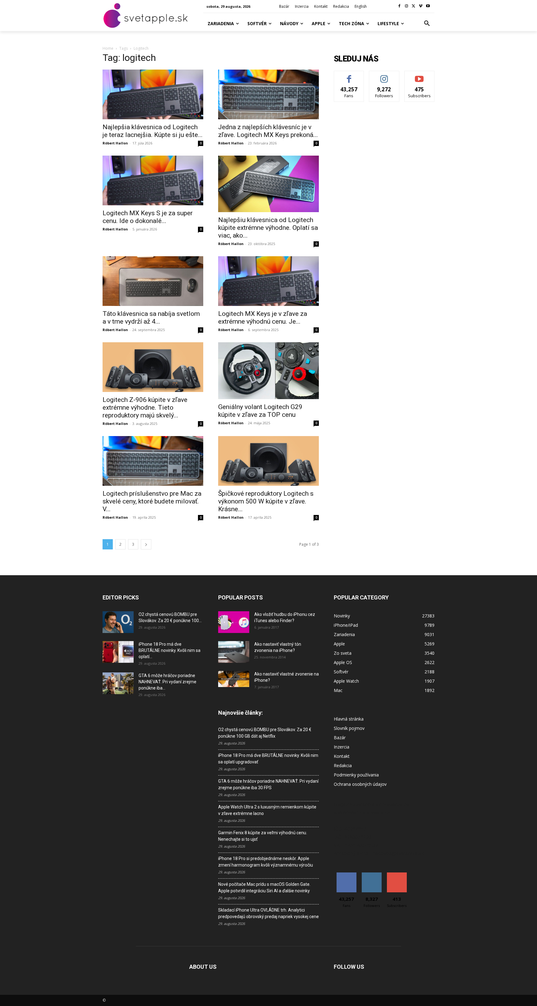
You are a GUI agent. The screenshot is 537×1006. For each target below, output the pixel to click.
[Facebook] (399, 6)
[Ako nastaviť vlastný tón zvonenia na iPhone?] (233, 652)
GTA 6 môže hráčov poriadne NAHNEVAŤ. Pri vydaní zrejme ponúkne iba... (167, 681)
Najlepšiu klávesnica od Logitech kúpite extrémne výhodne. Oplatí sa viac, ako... (268, 227)
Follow (384, 75)
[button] (427, 23)
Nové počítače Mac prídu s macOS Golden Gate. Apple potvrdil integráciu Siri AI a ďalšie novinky (264, 887)
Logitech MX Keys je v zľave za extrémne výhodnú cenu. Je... (262, 317)
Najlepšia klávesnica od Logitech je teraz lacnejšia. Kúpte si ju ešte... (153, 131)
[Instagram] (406, 6)
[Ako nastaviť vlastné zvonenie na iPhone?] (233, 679)
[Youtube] (427, 6)
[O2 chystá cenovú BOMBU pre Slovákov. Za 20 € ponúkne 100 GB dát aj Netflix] (118, 622)
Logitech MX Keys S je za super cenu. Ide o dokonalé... (148, 217)
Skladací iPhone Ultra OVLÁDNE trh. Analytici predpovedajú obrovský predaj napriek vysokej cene (268, 913)
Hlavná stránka (349, 719)
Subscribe (419, 75)
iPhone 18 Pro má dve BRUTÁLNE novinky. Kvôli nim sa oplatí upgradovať (268, 758)
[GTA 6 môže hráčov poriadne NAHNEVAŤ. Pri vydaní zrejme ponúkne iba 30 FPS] (118, 683)
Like (349, 75)
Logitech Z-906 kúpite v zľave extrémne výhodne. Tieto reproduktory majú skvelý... (145, 407)
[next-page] (146, 544)
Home (108, 48)
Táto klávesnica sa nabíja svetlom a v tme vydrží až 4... (151, 317)
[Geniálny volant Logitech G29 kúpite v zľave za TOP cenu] (268, 370)
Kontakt (342, 756)
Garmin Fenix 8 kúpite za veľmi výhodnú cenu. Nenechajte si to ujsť (262, 836)
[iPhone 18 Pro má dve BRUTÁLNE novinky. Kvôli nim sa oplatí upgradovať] (118, 652)
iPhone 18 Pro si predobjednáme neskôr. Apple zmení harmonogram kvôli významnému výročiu (265, 861)
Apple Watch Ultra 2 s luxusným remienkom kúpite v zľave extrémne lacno (267, 810)
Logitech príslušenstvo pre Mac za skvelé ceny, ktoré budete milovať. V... (152, 501)
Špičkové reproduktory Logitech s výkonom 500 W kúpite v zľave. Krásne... (266, 501)
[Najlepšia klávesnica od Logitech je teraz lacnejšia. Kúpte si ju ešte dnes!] (153, 94)
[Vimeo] (420, 6)
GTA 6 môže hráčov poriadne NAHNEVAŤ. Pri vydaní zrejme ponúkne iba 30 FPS (268, 784)
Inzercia (341, 747)
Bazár (340, 737)
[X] (413, 6)
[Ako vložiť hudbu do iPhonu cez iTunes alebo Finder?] (233, 622)
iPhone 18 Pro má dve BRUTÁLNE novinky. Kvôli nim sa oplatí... (169, 650)
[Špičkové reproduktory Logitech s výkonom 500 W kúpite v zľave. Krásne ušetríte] (268, 461)
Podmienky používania (356, 775)
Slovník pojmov (349, 728)
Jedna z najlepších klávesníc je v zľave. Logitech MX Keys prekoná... (268, 131)
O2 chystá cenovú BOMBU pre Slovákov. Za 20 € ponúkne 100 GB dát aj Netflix (264, 733)
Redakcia (343, 765)
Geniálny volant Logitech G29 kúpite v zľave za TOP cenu (260, 410)
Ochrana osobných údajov (360, 784)
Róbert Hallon (115, 143)
